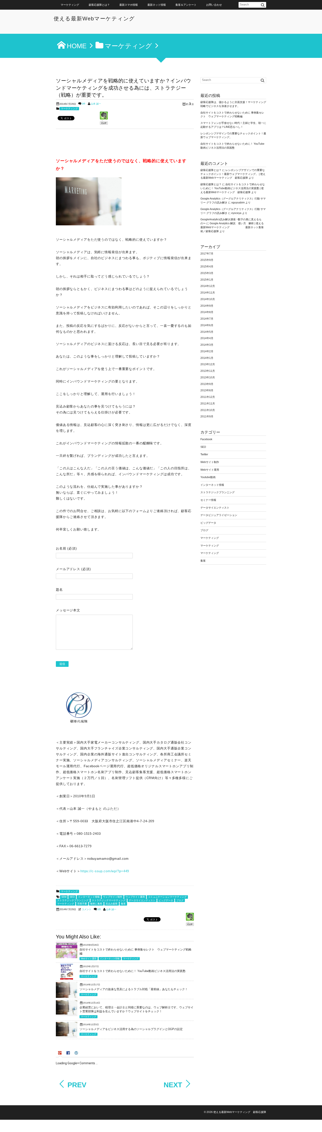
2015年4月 (206, 266)
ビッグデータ (166, 900)
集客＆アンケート (185, 4)
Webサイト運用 (88, 958)
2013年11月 (207, 370)
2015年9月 (206, 260)
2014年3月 (206, 344)
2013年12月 (207, 364)
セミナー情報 (208, 500)
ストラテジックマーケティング (109, 900)
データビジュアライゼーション (218, 515)
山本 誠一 (96, 103)
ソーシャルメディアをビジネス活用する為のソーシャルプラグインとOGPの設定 (131, 1029)
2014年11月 (207, 292)
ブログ (180, 900)
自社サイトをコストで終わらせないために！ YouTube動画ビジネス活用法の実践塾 (133, 971)
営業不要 (82, 903)
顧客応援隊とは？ (99, 4)
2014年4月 (206, 338)
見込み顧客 (112, 903)
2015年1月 (206, 279)
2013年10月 (207, 377)
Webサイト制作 (209, 462)
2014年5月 (206, 331)
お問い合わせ (214, 4)
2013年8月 (206, 390)
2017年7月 (206, 253)
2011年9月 (206, 416)
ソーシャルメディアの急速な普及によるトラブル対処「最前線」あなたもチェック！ (134, 989)
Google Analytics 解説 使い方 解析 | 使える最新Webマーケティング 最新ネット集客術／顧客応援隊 (232, 227)
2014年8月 (206, 312)
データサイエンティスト (142, 900)
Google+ (317, 1121)
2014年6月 (206, 325)
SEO (72, 896)
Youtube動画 (208, 477)
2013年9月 (206, 384)
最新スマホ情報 (128, 4)
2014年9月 (206, 305)
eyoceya (236, 213)
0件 (83, 103)
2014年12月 (207, 286)
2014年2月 (206, 351)
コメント (86, 909)
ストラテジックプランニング (72, 900)
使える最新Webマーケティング (94, 18)
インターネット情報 (89, 896)
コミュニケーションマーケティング (167, 896)
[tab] (60, 1053)
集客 (123, 903)
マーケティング (70, 4)
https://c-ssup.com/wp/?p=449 (104, 871)
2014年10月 (207, 299)
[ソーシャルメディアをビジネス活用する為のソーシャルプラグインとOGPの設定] (66, 1035)
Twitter (204, 454)
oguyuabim (238, 202)
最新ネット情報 (156, 4)
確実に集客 (96, 903)
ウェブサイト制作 (112, 896)
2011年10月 (207, 410)
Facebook (206, 439)
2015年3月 (206, 273)
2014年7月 (206, 318)
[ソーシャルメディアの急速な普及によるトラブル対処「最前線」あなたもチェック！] (66, 997)
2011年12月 (207, 397)
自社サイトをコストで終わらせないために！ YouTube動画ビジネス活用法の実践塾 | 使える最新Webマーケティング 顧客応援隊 (232, 188)
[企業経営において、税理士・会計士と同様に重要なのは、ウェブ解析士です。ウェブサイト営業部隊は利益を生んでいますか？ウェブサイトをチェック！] (66, 1013)
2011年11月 (207, 403)
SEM (63, 896)
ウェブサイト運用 (135, 896)
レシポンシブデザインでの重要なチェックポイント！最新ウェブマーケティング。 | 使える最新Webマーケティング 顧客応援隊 (232, 174)
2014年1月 (206, 358)
